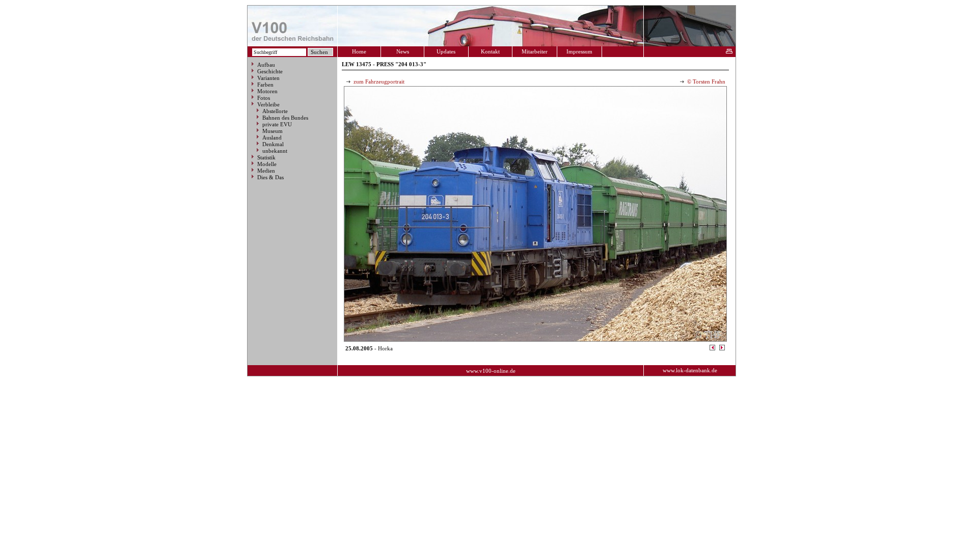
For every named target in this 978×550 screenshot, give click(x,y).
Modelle (267, 164)
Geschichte (270, 71)
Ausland (272, 137)
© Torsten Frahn (705, 81)
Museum (272, 131)
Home (359, 51)
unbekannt (274, 151)
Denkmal (273, 144)
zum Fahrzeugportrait (378, 81)
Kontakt (490, 51)
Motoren (267, 91)
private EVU (277, 124)
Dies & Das (270, 177)
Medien (266, 171)
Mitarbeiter (535, 51)
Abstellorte (275, 111)
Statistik (266, 157)
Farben (265, 84)
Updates (446, 51)
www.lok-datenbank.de (690, 370)
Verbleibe (268, 104)
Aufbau (266, 65)
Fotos (263, 98)
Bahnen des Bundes (285, 118)
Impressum (579, 51)
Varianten (268, 78)
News (402, 51)
